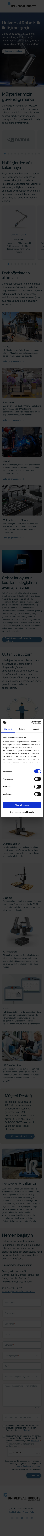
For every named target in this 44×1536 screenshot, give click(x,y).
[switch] (37, 779)
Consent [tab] (8, 729)
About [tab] (36, 729)
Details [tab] (22, 729)
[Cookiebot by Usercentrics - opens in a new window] (31, 722)
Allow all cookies (22, 805)
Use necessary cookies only (22, 812)
